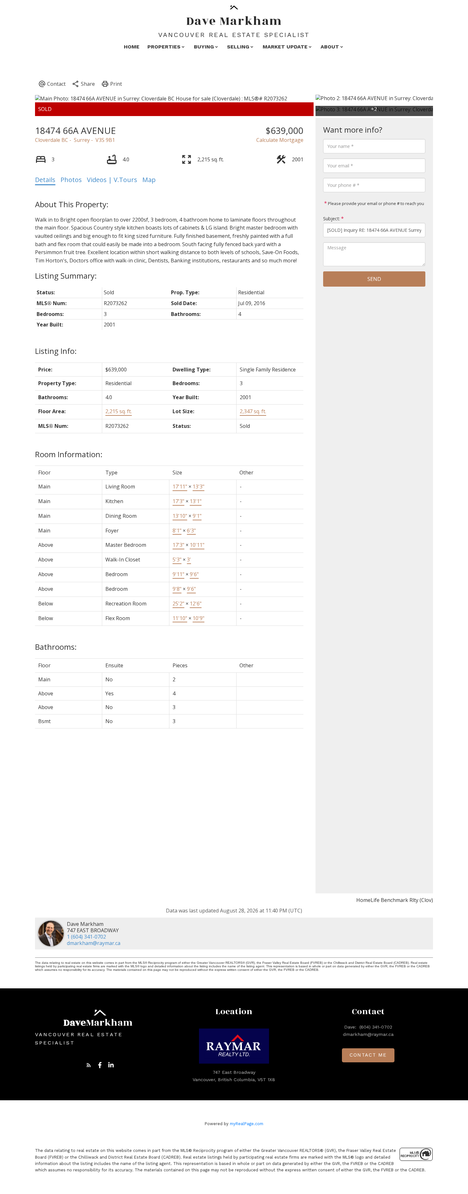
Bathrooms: (56, 646)
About (330, 47)
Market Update (285, 47)
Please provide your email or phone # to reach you (375, 203)
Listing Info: (56, 351)
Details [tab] (45, 179)
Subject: (331, 219)
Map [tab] (149, 179)
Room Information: (69, 454)
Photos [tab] (71, 179)
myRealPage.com (246, 1123)
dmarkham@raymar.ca (93, 943)
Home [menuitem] (131, 47)
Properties (164, 47)
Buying (204, 47)
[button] (89, 1065)
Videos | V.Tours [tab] (112, 179)
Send (374, 278)
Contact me (368, 1055)
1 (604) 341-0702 (86, 936)
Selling (238, 47)
